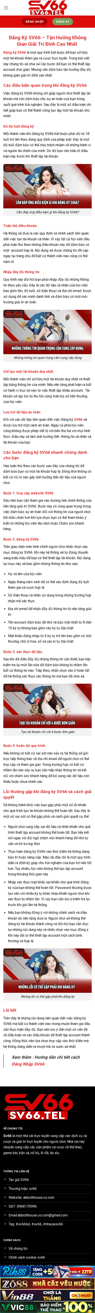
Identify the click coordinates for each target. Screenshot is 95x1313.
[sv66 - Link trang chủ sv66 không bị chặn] (47, 8)
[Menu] (6, 7)
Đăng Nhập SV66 (28, 1064)
